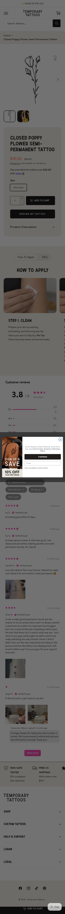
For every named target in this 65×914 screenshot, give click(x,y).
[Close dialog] (60, 439)
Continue (42, 456)
